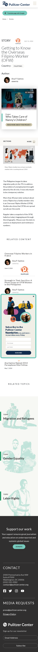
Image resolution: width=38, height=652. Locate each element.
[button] (18, 330)
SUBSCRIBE (18, 352)
